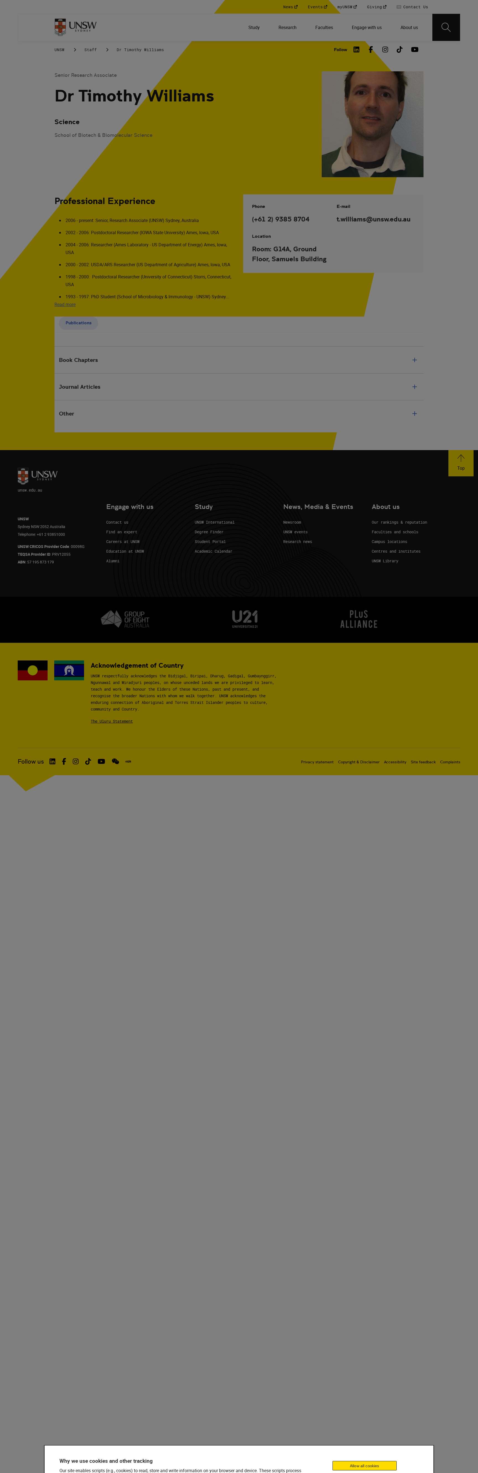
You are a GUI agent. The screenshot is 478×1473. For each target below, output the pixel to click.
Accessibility (395, 762)
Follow (340, 49)
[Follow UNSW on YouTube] (101, 761)
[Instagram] (385, 49)
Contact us (117, 522)
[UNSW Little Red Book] (128, 762)
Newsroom (292, 522)
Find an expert (121, 531)
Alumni (112, 560)
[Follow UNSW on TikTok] (88, 761)
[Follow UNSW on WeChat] (115, 761)
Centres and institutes (396, 551)
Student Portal (210, 541)
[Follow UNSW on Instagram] (76, 761)
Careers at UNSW (122, 541)
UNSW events (295, 531)
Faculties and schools (395, 531)
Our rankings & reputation (399, 522)
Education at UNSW (125, 551)
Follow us (31, 761)
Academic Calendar (213, 551)
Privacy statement (317, 762)
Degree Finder (209, 531)
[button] (461, 463)
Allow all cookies (364, 1466)
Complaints (450, 762)
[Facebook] (371, 49)
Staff (90, 49)
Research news (297, 541)
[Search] (446, 27)
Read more (65, 304)
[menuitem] (255, 27)
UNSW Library (385, 560)
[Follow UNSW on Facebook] (64, 761)
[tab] (78, 323)
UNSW (59, 49)
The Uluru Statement (112, 721)
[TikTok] (400, 49)
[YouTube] (414, 49)
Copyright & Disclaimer (359, 762)
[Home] (76, 27)
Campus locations (389, 541)
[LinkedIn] (356, 49)
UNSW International (215, 522)
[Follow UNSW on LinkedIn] (52, 761)
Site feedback (423, 762)
